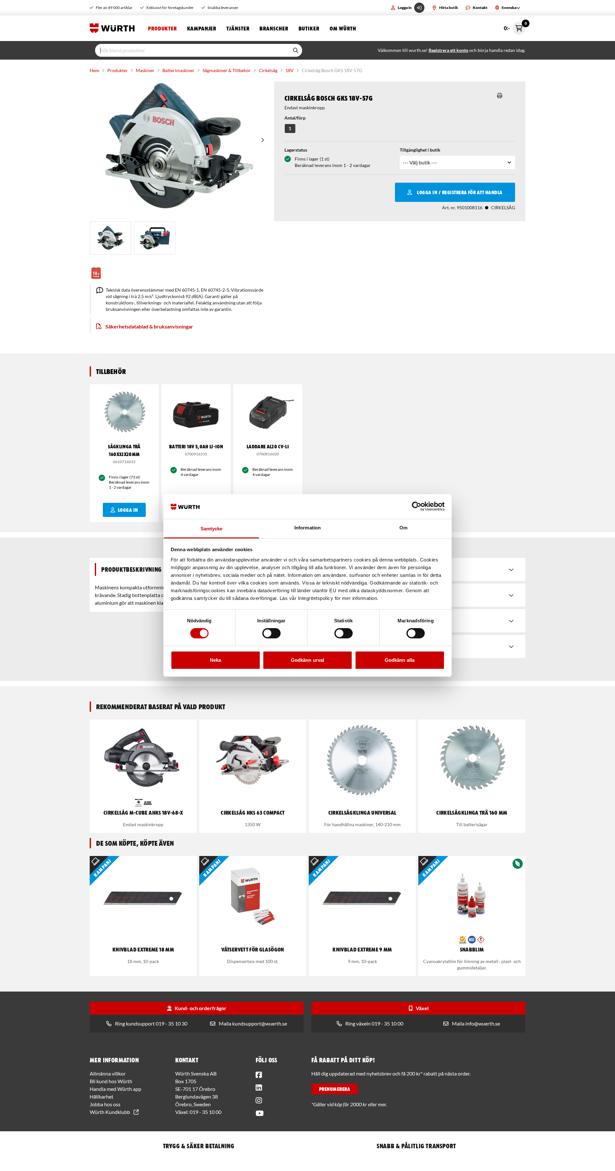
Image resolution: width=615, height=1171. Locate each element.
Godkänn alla (399, 660)
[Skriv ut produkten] (499, 95)
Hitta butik (448, 7)
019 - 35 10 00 (205, 1112)
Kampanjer (201, 28)
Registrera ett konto (448, 50)
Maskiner (145, 70)
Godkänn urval (307, 660)
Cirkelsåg (268, 70)
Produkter (162, 28)
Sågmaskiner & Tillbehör (226, 70)
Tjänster (237, 28)
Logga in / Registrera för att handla (459, 192)
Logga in (405, 7)
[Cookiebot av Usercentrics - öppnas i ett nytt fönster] (417, 506)
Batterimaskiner (178, 70)
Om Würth (343, 28)
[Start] (114, 28)
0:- (514, 26)
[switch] (271, 633)
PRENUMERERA (334, 1089)
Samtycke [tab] (212, 528)
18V (289, 70)
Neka (215, 660)
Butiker (309, 28)
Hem (94, 70)
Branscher (273, 28)
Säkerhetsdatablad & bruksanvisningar (149, 326)
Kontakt (480, 7)
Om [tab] (403, 527)
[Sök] (295, 50)
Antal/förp (295, 117)
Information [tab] (307, 527)
